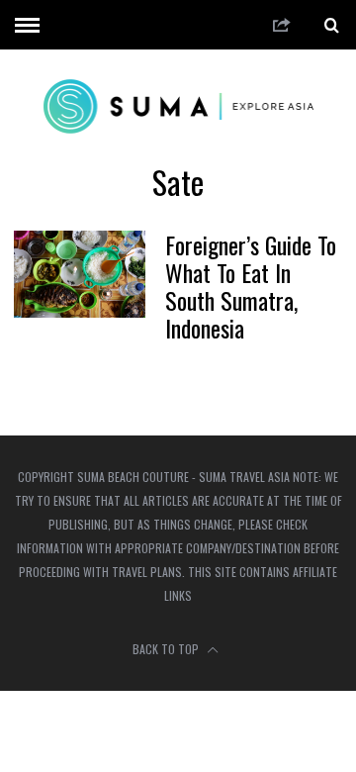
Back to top (167, 648)
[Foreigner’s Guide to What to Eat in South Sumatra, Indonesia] (79, 274)
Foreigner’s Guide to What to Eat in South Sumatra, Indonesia (250, 286)
